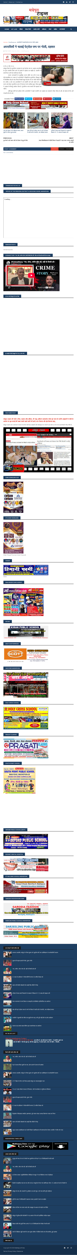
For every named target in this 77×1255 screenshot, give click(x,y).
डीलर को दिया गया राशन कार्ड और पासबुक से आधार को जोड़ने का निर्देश (30, 1207)
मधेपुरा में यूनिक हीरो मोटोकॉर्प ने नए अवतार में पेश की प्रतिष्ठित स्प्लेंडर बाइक (31, 1215)
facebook (69, 149)
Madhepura (12, 42)
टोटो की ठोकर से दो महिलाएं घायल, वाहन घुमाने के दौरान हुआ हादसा (13, 131)
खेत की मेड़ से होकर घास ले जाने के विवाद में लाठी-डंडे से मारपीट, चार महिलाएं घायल (37, 131)
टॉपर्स (50, 29)
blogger (55, 149)
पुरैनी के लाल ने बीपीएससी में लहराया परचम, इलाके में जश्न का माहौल (29, 1199)
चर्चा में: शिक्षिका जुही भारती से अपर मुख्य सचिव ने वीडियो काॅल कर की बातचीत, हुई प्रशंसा (34, 1232)
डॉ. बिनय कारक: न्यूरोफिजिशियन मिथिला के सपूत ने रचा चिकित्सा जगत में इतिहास (32, 1175)
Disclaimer (20, 1251)
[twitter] (69, 2)
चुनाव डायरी (7, 34)
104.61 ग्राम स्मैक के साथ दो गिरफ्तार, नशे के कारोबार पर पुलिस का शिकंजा (31, 1089)
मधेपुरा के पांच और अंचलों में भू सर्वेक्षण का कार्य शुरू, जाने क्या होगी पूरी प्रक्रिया (32, 1191)
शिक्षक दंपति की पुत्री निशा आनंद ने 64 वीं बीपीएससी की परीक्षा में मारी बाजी (31, 1224)
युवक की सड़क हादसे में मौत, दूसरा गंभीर (22, 961)
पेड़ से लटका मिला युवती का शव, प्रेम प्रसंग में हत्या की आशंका (27, 1065)
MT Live (14, 29)
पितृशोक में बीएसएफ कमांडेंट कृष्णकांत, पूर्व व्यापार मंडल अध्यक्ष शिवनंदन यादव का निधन (33, 1114)
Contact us (19, 2)
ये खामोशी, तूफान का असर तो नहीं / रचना (23, 1040)
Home (5, 2)
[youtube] (66, 2)
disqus (62, 149)
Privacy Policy (12, 1251)
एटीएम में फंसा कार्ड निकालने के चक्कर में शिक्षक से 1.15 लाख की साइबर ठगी (61, 131)
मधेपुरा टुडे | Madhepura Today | (16, 1038)
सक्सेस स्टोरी (36, 29)
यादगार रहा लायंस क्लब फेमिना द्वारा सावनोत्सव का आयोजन (26, 1026)
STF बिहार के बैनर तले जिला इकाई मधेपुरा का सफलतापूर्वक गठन (28, 1081)
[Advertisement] (38, 811)
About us (11, 2)
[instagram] (73, 2)
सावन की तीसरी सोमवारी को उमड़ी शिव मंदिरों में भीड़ (25, 985)
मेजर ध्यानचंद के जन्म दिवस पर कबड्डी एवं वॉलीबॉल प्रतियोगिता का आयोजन (31, 1001)
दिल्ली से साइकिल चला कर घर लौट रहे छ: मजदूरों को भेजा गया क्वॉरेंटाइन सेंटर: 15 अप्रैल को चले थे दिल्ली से (39, 1183)
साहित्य (55, 29)
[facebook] (63, 2)
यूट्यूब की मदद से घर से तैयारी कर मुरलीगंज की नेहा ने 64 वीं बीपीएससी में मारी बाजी (33, 1158)
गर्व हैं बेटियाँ (62, 29)
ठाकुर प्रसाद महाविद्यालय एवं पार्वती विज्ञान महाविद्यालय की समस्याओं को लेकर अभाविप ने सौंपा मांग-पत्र (37, 1130)
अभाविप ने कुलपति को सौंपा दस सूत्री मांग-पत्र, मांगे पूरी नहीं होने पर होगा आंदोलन (32, 1018)
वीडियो (21, 29)
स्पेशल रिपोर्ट (28, 29)
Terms (5, 1251)
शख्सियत (44, 29)
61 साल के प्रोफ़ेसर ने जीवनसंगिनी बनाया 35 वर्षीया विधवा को (27, 977)
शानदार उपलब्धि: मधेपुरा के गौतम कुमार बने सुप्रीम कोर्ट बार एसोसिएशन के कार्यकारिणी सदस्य (35, 952)
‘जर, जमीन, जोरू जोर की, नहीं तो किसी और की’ (24, 969)
